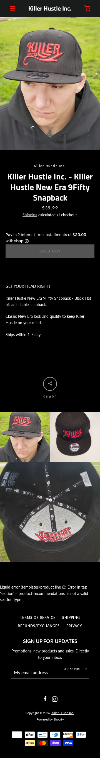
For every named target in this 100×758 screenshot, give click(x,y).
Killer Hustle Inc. (50, 8)
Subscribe (72, 669)
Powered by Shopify (50, 719)
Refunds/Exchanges (39, 626)
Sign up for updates (50, 641)
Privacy (74, 626)
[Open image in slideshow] (50, 83)
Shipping (29, 214)
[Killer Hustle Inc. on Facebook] (45, 698)
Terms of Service (38, 618)
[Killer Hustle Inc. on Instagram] (55, 698)
